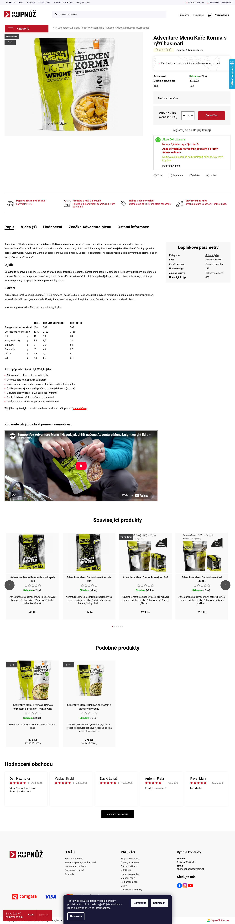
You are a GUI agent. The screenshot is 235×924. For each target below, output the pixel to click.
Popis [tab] (9, 227)
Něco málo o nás (74, 858)
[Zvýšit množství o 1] (191, 116)
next (225, 585)
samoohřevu (79, 408)
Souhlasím (159, 902)
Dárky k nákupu (83, 2)
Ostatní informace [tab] (133, 227)
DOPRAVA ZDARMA (14, 2)
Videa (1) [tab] (29, 227)
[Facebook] (179, 886)
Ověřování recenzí (74, 870)
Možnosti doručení (168, 98)
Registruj (178, 130)
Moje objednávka (130, 858)
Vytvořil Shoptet (220, 920)
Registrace (198, 15)
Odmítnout (140, 902)
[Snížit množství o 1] (184, 116)
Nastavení (76, 916)
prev (10, 585)
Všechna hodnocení (117, 814)
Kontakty (69, 874)
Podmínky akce (171, 165)
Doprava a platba (130, 874)
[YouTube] (190, 886)
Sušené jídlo (212, 255)
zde (108, 907)
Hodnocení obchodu (75, 866)
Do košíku (211, 115)
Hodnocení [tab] (52, 227)
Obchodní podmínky (131, 889)
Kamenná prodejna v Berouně (80, 862)
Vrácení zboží (44, 2)
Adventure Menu (194, 50)
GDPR (124, 885)
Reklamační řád (129, 881)
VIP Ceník (31, 2)
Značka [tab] (90, 227)
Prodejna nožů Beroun (63, 2)
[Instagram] (185, 886)
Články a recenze (130, 862)
